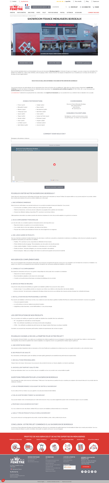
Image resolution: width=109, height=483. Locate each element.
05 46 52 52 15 (24, 1)
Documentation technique (33, 461)
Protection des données (66, 481)
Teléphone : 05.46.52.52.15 (83, 62)
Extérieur (70, 12)
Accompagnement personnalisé (52, 460)
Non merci (6, 475)
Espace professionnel (67, 460)
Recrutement (66, 461)
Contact (14, 1)
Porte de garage (53, 12)
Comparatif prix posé (50, 469)
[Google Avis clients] (69, 467)
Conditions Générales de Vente (53, 481)
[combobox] (59, 7)
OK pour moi (27, 475)
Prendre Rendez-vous (25, 62)
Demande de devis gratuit (40, 7)
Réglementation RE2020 (50, 471)
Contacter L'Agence (54, 62)
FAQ (46, 458)
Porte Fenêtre (21, 12)
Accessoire (78, 12)
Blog (87, 1)
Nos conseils (78, 1)
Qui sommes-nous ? (67, 458)
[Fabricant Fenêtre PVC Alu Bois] (16, 7)
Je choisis (17, 475)
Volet (44, 12)
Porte (38, 12)
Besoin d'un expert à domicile (54, 187)
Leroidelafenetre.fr (15, 92)
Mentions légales (41, 481)
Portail (62, 12)
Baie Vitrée (31, 12)
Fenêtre (12, 12)
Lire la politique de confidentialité (9, 470)
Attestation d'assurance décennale (53, 468)
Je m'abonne (86, 466)
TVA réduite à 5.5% (49, 466)
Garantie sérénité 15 (50, 463)
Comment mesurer (93, 12)
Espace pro (96, 1)
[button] (3, 480)
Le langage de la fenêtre (51, 461)
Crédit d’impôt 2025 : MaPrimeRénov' (53, 464)
